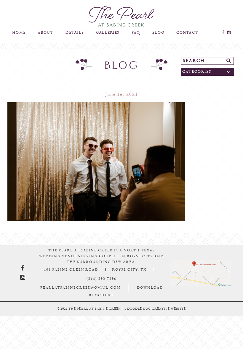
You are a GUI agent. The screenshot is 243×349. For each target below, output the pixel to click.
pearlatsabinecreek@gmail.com (80, 293)
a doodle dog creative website (155, 314)
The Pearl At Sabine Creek (121, 19)
